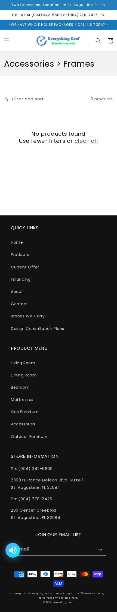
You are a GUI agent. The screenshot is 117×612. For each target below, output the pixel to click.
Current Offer (25, 267)
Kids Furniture (24, 412)
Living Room (23, 363)
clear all (86, 140)
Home (17, 242)
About (17, 291)
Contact (19, 304)
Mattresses (22, 399)
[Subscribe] (100, 549)
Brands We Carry (28, 316)
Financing (20, 279)
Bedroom (20, 387)
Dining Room (24, 375)
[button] (7, 41)
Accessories (23, 424)
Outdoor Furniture (29, 436)
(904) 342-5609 (35, 468)
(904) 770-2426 (35, 499)
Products (20, 254)
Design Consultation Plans (37, 328)
